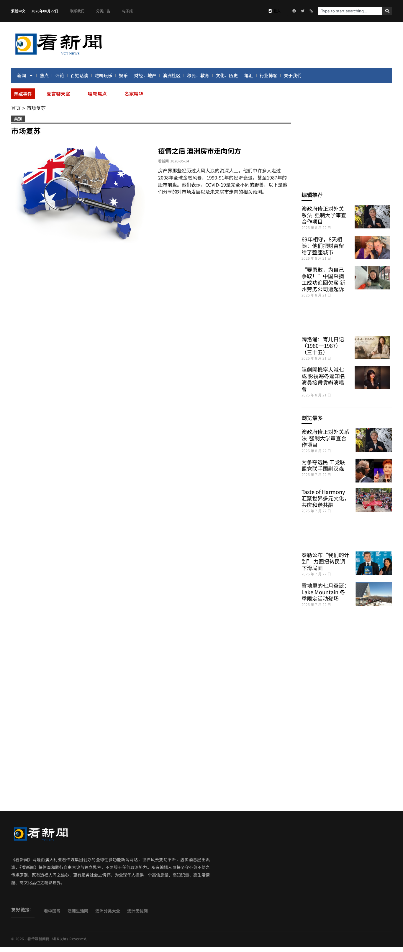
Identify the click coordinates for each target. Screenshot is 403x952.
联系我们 (77, 10)
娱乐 (123, 75)
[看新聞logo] (58, 56)
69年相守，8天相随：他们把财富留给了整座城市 (323, 245)
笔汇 (248, 75)
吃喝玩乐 (103, 75)
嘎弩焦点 (97, 93)
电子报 (127, 10)
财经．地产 (145, 75)
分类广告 (103, 10)
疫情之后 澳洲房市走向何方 (199, 151)
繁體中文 (18, 10)
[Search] (387, 11)
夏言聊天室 (58, 93)
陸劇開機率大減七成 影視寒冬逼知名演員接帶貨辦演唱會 (323, 379)
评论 (59, 75)
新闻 (21, 75)
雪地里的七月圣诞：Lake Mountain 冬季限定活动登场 (325, 592)
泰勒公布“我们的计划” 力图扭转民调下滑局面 (325, 561)
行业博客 (268, 75)
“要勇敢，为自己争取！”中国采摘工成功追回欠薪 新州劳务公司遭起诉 (323, 279)
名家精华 (133, 93)
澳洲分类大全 (107, 911)
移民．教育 (198, 75)
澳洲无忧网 (137, 911)
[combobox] (350, 11)
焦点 (44, 75)
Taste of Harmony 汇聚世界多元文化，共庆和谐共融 (325, 498)
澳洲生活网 (78, 911)
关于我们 (293, 75)
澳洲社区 (172, 75)
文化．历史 (227, 75)
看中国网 (52, 911)
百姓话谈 (79, 75)
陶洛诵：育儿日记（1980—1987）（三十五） (323, 345)
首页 (16, 108)
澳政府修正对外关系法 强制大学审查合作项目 (324, 215)
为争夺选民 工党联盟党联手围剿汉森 (323, 465)
